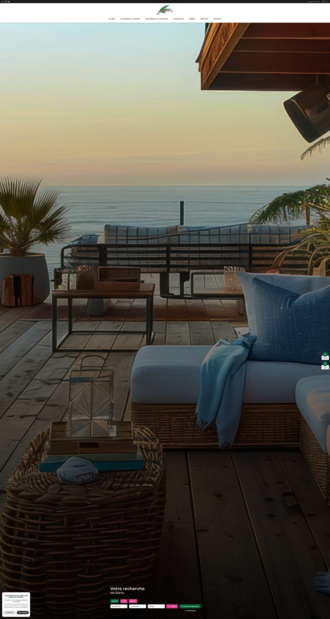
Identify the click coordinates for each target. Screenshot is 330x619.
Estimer (133, 601)
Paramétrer (9, 612)
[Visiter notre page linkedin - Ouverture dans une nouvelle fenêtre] (8, 1)
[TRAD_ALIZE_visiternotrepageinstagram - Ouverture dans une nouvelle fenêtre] (6, 1)
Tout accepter (22, 612)
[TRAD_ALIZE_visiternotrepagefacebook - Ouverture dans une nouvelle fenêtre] (3, 1)
